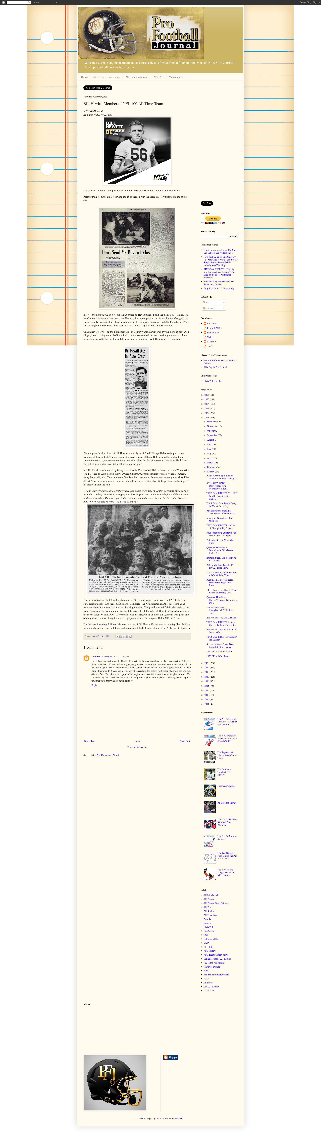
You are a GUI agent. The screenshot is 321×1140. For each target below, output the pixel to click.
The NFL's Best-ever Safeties (227, 837)
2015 (207, 685)
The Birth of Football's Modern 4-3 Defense (220, 362)
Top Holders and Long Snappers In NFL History (226, 872)
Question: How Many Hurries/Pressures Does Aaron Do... (221, 600)
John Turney (213, 332)
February (211, 467)
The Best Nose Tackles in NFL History (225, 772)
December (212, 421)
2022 (207, 413)
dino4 (158, 1118)
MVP (206, 942)
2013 (207, 694)
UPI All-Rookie (211, 986)
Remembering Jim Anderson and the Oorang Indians (219, 283)
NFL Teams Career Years (106, 77)
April (210, 458)
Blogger (178, 1118)
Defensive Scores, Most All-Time (219, 542)
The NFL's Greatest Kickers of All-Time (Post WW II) (227, 721)
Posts (207, 302)
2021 (207, 417)
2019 (207, 667)
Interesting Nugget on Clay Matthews (219, 519)
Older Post (185, 741)
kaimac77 (96, 656)
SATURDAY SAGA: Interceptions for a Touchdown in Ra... (217, 485)
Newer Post (89, 741)
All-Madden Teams (227, 802)
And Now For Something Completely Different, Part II (221, 512)
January (211, 471)
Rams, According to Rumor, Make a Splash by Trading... (221, 477)
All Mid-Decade (211, 895)
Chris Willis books (212, 381)
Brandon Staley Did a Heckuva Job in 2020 (221, 559)
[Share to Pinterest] (130, 636)
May (209, 453)
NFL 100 (208, 946)
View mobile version (137, 746)
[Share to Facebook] (126, 636)
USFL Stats (209, 990)
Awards (207, 919)
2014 (207, 690)
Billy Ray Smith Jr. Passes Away (219, 288)
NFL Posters (210, 950)
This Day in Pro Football (215, 367)
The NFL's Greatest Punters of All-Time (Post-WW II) (227, 738)
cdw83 (210, 346)
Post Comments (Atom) (107, 754)
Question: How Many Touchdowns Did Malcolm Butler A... (220, 550)
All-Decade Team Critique (216, 903)
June (209, 448)
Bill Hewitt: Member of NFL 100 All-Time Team (220, 566)
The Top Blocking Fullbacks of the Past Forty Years (227, 855)
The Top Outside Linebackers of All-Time (227, 755)
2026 (207, 394)
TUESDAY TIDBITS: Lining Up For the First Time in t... (221, 623)
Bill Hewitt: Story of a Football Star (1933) (221, 631)
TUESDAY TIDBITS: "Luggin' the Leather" (221, 638)
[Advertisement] (219, 146)
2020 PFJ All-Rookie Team (219, 651)
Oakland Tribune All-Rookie (217, 958)
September (212, 435)
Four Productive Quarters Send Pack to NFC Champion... (221, 534)
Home (84, 77)
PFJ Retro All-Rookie (214, 962)
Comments (210, 308)
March (210, 462)
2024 (207, 403)
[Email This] (117, 636)
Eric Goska (212, 323)
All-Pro (207, 907)
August (211, 439)
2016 (207, 681)
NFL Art (158, 77)
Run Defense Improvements (217, 974)
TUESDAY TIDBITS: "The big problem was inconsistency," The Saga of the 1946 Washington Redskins (219, 273)
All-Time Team (211, 915)
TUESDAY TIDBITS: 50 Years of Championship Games (221, 527)
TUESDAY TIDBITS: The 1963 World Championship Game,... (221, 495)
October (211, 430)
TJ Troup (211, 341)
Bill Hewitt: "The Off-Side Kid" (221, 617)
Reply (94, 685)
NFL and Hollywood (137, 77)
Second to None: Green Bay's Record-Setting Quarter (220, 646)
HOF (206, 934)
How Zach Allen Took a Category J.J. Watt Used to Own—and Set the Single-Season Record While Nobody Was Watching (221, 261)
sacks (206, 978)
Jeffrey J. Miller (214, 328)
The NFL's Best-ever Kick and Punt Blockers (227, 822)
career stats (209, 923)
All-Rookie (209, 911)
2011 (207, 704)
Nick (209, 337)
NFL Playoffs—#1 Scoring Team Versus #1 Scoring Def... (222, 591)
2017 (207, 676)
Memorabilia (175, 77)
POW (206, 970)
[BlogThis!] (120, 636)
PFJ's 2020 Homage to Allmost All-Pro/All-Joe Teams (221, 574)
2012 (207, 699)
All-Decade (209, 899)
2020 (207, 663)
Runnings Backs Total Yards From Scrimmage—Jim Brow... (219, 582)
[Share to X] (123, 636)
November (212, 426)
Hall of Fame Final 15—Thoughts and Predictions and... (219, 610)
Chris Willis (209, 927)
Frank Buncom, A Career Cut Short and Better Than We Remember (220, 251)
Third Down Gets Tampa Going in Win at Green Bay (221, 505)
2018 (207, 672)
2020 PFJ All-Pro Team (217, 656)
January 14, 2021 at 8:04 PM (115, 656)
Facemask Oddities (226, 785)
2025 (207, 399)
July (209, 444)
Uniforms (208, 982)
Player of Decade (212, 966)
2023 (207, 408)
